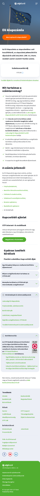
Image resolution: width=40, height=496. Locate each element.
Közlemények (7, 429)
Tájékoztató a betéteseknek (16, 363)
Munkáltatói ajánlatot (11, 206)
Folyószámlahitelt (10, 186)
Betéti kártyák (7, 311)
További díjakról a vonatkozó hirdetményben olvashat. (20, 80)
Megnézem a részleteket (14, 239)
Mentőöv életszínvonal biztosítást (16, 190)
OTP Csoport (25, 411)
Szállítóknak (6, 414)
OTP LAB (5, 420)
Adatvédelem (6, 485)
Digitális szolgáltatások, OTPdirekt (14, 320)
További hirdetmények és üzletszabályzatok (17, 325)
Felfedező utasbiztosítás (12, 194)
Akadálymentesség (9, 417)
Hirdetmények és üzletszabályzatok (13, 476)
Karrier (4, 411)
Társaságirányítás (27, 414)
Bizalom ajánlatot (10, 202)
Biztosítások (6, 402)
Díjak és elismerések (28, 417)
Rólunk (4, 407)
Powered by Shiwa (7, 492)
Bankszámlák (25, 396)
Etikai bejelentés (7, 479)
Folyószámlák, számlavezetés (12, 306)
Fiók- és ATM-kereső (9, 439)
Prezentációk (7, 432)
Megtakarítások (26, 399)
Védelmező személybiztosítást (14, 198)
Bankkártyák (6, 399)
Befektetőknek (8, 425)
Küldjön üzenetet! (8, 446)
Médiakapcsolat (7, 449)
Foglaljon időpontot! (9, 442)
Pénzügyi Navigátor (8, 482)
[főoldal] (20, 465)
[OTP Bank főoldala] (20, 3)
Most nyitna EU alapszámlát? (16, 37)
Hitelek (4, 396)
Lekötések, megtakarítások (12, 315)
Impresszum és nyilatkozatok (11, 473)
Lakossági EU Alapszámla (11, 301)
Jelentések (24, 429)
